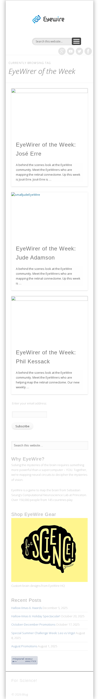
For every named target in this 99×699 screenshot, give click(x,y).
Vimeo (70, 51)
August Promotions (24, 646)
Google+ (62, 51)
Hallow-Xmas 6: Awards (26, 608)
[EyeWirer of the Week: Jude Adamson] (49, 216)
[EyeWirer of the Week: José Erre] (49, 112)
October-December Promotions (33, 624)
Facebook (88, 51)
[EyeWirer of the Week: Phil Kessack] (49, 319)
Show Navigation (76, 41)
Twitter (79, 51)
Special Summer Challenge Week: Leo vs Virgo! (43, 633)
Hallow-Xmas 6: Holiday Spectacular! (35, 616)
